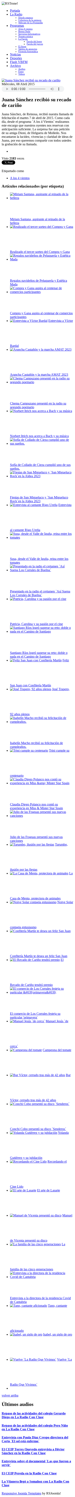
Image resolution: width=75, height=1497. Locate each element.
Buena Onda (24, 31)
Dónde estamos (25, 17)
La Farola (23, 39)
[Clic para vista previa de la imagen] (31, 80)
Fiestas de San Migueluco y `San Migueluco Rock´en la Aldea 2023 (39, 499)
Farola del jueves (35, 44)
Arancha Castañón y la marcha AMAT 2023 (39, 374)
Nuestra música (25, 36)
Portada (15, 10)
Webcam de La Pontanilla (30, 22)
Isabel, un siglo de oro (57, 1334)
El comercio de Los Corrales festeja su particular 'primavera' (35, 1015)
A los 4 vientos (25, 29)
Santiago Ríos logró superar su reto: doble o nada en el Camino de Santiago (39, 654)
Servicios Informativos (29, 34)
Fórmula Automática (28, 51)
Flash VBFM (19, 62)
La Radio (16, 14)
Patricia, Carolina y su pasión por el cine (36, 624)
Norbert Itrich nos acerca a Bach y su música (39, 436)
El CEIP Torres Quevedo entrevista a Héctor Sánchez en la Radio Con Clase (33, 1451)
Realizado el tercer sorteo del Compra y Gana (40, 252)
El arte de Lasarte (48, 1190)
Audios (21, 69)
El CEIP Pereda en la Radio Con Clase (29, 1473)
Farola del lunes (34, 41)
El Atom (22, 46)
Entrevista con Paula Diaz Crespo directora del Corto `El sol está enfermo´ (35, 1439)
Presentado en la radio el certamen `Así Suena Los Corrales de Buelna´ (40, 593)
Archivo (15, 65)
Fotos (21, 71)
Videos (21, 74)
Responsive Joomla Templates (21, 1493)
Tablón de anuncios (27, 49)
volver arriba (10, 1395)
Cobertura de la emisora (29, 20)
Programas (17, 25)
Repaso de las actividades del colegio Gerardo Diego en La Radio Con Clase (34, 1415)
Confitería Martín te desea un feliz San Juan (38, 956)
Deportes (16, 58)
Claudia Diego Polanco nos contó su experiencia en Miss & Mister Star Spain (36, 806)
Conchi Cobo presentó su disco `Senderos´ (38, 1129)
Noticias (15, 54)
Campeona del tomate (57, 1050)
